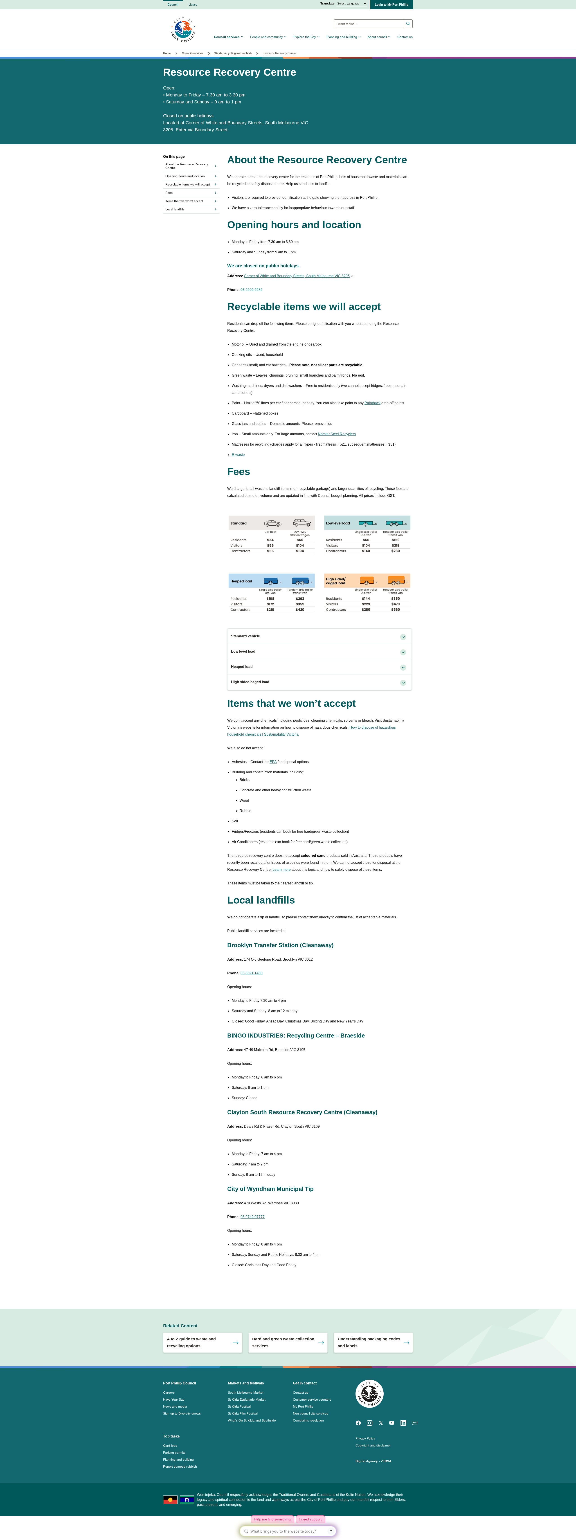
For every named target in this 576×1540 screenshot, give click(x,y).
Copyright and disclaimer (373, 1445)
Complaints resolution (308, 1420)
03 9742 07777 (253, 1217)
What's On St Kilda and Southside (252, 1420)
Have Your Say (173, 1399)
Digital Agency (367, 1461)
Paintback (372, 403)
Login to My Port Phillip (391, 4)
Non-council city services (310, 1413)
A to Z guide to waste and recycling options (191, 1342)
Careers (169, 1392)
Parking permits (174, 1452)
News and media (175, 1406)
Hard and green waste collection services (283, 1342)
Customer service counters (312, 1399)
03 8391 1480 (252, 973)
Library (193, 4)
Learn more (281, 869)
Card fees (170, 1445)
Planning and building (341, 37)
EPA (273, 762)
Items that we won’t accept (184, 201)
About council (377, 37)
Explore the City (304, 37)
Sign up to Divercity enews (182, 1413)
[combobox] (373, 23)
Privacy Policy (365, 1438)
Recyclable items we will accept (187, 184)
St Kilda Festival (239, 1406)
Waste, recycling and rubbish (233, 53)
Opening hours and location (185, 176)
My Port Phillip (303, 1406)
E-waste (238, 455)
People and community (266, 37)
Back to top (553, 1530)
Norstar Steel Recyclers (337, 434)
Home (167, 53)
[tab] (319, 636)
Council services (227, 37)
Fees (169, 192)
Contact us (405, 37)
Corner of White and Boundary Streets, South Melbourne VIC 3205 (297, 276)
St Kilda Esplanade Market (247, 1399)
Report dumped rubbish (180, 1466)
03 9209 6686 (252, 290)
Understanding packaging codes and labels (369, 1342)
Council (173, 4)
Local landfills (174, 209)
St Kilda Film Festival (243, 1413)
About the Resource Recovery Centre (186, 166)
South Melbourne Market (245, 1392)
